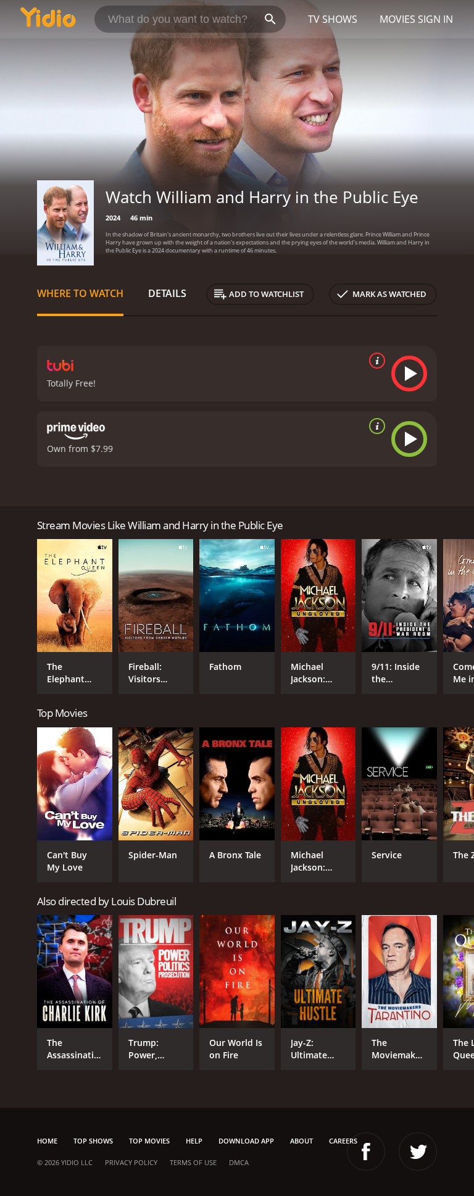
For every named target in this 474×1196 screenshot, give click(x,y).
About (301, 1140)
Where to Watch (80, 293)
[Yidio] (48, 19)
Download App (246, 1140)
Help (194, 1140)
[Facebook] (366, 1151)
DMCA (239, 1162)
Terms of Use (193, 1162)
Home (47, 1140)
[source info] (374, 361)
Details (167, 293)
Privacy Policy (131, 1162)
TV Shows (332, 19)
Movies (397, 19)
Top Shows (93, 1140)
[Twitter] (418, 1151)
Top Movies (149, 1140)
